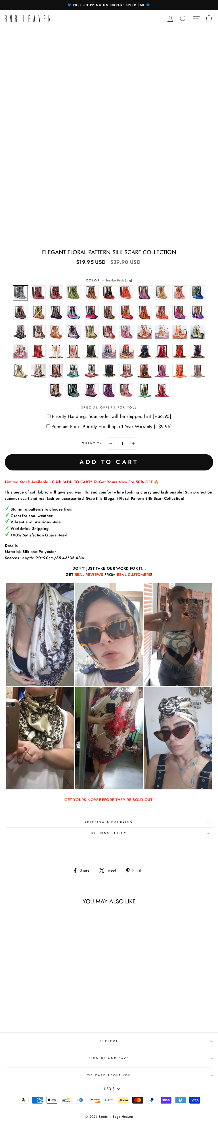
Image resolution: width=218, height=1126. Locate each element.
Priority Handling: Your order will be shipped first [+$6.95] (111, 416)
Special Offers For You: (109, 407)
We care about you (109, 1075)
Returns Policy (109, 833)
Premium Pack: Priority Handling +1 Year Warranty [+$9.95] (111, 426)
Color (109, 280)
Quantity (92, 443)
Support (109, 1041)
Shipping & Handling (109, 822)
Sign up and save (109, 1058)
